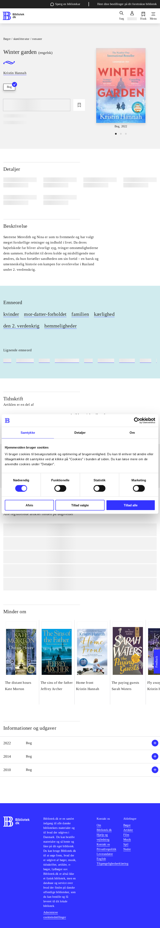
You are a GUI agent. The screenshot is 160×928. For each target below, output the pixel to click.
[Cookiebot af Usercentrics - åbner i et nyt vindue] (137, 420)
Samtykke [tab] (28, 432)
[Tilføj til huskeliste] (79, 105)
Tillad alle (131, 505)
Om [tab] (132, 432)
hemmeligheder (60, 326)
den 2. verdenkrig (21, 326)
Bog (9, 87)
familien (80, 314)
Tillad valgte (80, 505)
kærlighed (104, 314)
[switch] (60, 488)
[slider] (120, 88)
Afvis (29, 505)
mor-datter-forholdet (45, 314)
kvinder (11, 314)
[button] (80, 743)
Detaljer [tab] (80, 432)
